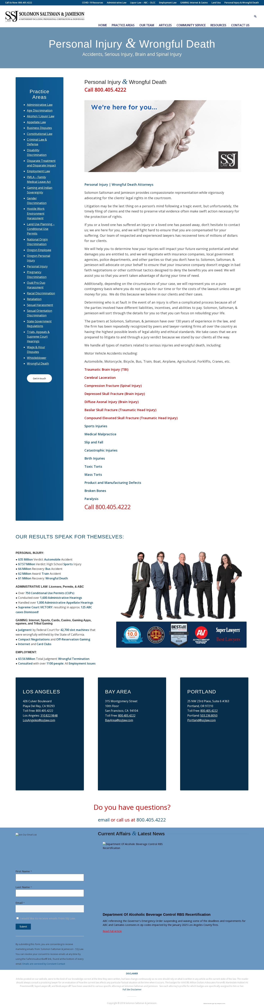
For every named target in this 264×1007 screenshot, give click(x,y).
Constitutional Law (39, 134)
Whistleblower (36, 358)
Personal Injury (37, 266)
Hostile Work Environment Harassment (36, 213)
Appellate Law (36, 122)
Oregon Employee (39, 250)
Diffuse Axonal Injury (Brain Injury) (111, 402)
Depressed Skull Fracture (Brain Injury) (114, 394)
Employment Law (38, 171)
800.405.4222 (126, 715)
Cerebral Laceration (100, 377)
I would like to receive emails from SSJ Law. (47, 918)
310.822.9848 (49, 715)
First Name (24, 871)
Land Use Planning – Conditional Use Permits (41, 229)
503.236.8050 (208, 715)
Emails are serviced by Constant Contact (43, 963)
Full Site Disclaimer (132, 989)
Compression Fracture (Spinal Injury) (113, 385)
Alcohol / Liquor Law (40, 116)
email (104, 819)
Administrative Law (39, 105)
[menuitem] (92, 3)
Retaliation (34, 299)
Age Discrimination (39, 110)
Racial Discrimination (41, 293)
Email (20, 902)
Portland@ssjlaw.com (201, 720)
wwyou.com (221, 1003)
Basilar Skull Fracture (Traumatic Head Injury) (120, 410)
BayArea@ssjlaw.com (119, 720)
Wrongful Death (38, 363)
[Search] (255, 16)
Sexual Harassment (40, 305)
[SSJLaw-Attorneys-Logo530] (45, 16)
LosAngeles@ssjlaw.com (39, 720)
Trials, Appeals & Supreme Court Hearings (38, 336)
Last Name (24, 887)
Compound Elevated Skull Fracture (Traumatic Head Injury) (131, 418)
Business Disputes (39, 128)
